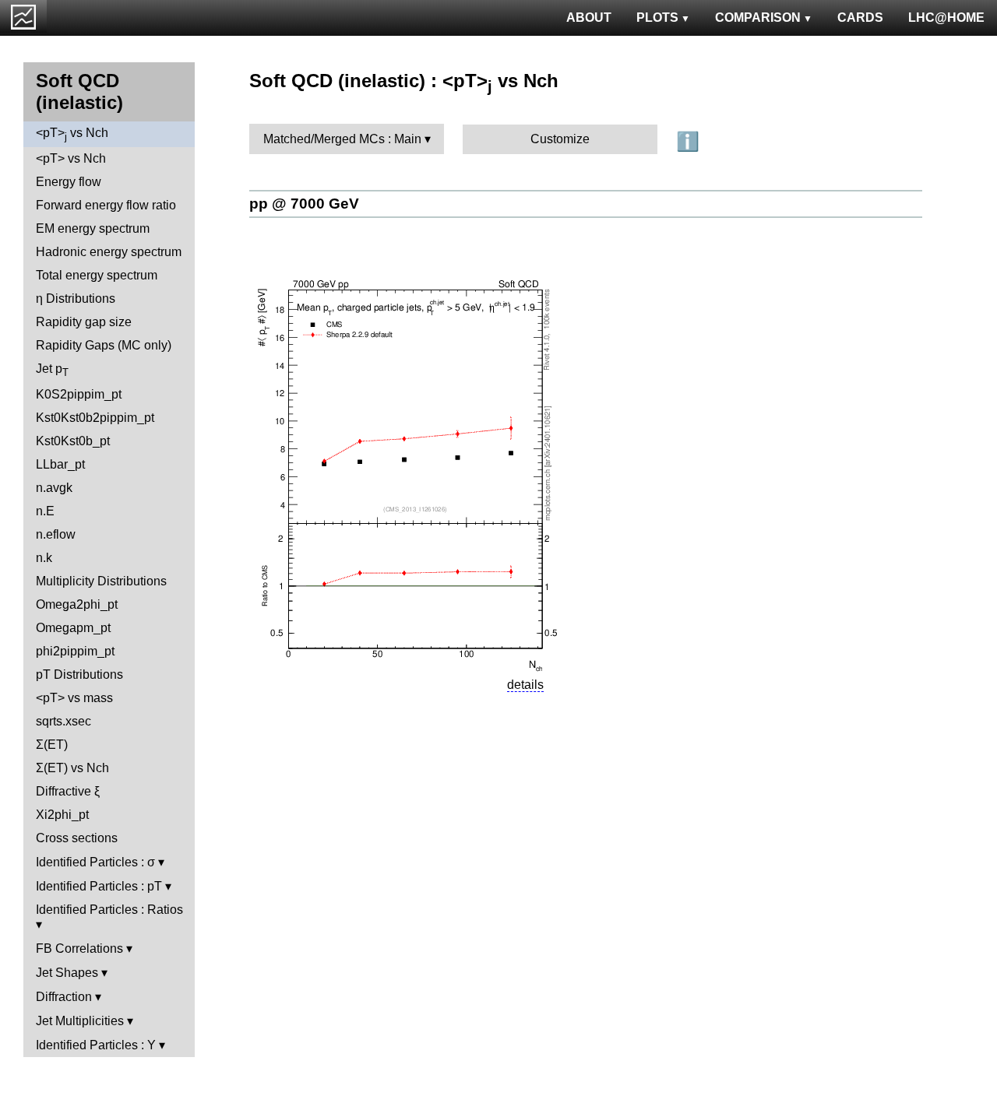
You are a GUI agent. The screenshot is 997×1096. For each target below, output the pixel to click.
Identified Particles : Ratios (109, 909)
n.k (44, 557)
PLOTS (657, 17)
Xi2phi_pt (62, 814)
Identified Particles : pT (99, 886)
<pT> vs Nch (72, 134)
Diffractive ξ (68, 791)
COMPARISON (758, 17)
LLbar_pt (60, 464)
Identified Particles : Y (96, 1045)
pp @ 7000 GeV (304, 203)
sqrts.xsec (63, 721)
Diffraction (64, 996)
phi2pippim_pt (75, 651)
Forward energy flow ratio (106, 205)
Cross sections (77, 838)
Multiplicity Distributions (101, 581)
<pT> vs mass (74, 697)
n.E (45, 511)
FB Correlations (79, 948)
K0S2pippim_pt (79, 394)
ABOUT (588, 17)
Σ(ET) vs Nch (72, 768)
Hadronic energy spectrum (108, 251)
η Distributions (75, 298)
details (525, 684)
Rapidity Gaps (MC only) (103, 345)
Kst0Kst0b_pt (73, 441)
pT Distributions (79, 674)
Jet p (52, 370)
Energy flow (68, 181)
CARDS (860, 17)
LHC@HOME (946, 17)
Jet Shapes (67, 972)
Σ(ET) (52, 744)
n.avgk (54, 487)
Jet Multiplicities (80, 1021)
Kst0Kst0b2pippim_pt (95, 417)
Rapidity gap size (84, 321)
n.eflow (56, 534)
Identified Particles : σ (95, 862)
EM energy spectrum (93, 228)
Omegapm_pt (73, 627)
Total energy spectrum (96, 275)
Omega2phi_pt (77, 604)
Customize (560, 139)
